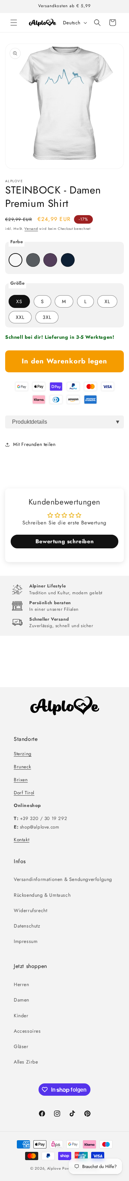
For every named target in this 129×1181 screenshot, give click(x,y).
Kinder (21, 1015)
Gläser (21, 1046)
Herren (21, 984)
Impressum (25, 941)
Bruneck (22, 766)
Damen (21, 999)
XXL (20, 317)
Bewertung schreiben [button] (64, 541)
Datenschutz (27, 925)
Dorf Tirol (24, 793)
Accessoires (27, 1031)
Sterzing (23, 753)
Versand (31, 228)
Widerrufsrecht (30, 910)
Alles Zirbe (26, 1061)
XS (19, 301)
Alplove (54, 1168)
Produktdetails (29, 422)
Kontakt (21, 839)
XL (107, 301)
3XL (47, 317)
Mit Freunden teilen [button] (34, 444)
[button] (13, 22)
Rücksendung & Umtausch (42, 895)
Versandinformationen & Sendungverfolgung (63, 879)
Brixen (21, 779)
